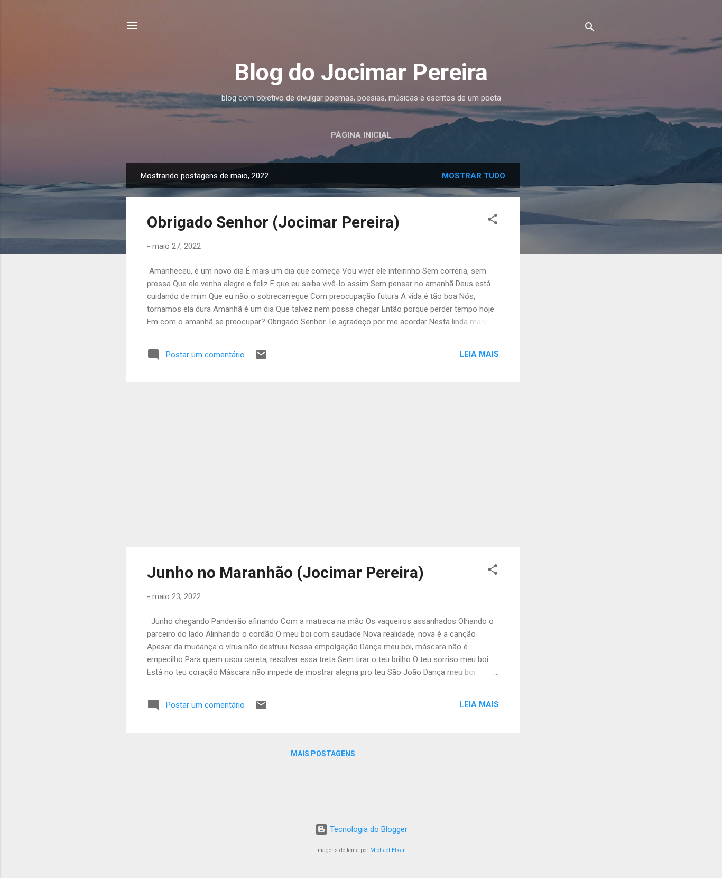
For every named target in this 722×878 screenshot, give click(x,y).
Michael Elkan (388, 850)
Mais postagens (323, 753)
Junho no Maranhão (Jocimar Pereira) (285, 572)
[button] (492, 221)
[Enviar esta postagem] (261, 358)
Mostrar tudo (473, 175)
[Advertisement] (562, 322)
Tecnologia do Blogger (368, 829)
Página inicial (361, 135)
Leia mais (479, 354)
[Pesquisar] (590, 29)
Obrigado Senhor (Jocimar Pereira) (273, 222)
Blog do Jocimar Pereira (361, 72)
